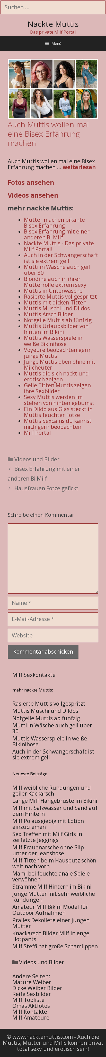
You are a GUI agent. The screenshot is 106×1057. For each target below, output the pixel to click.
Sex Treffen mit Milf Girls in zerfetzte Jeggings (47, 836)
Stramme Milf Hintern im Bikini (52, 886)
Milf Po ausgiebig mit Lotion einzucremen (48, 823)
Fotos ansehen (31, 182)
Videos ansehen (33, 195)
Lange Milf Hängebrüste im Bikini (54, 800)
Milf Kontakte (29, 1011)
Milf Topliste (28, 999)
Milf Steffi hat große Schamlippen (55, 946)
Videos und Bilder (36, 459)
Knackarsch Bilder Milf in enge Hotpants (50, 936)
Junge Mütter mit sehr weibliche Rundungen (53, 896)
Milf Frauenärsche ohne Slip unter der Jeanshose (48, 850)
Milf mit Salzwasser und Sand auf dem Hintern (55, 810)
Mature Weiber (31, 982)
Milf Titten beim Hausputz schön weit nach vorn (54, 863)
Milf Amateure (30, 1017)
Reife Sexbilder (31, 994)
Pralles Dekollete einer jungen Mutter (51, 923)
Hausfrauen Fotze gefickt (46, 488)
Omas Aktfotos (31, 1005)
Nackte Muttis (53, 24)
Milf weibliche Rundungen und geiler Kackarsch (51, 790)
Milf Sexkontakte (34, 674)
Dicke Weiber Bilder (37, 988)
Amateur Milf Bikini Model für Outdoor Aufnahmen (50, 909)
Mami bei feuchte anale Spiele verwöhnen (51, 876)
